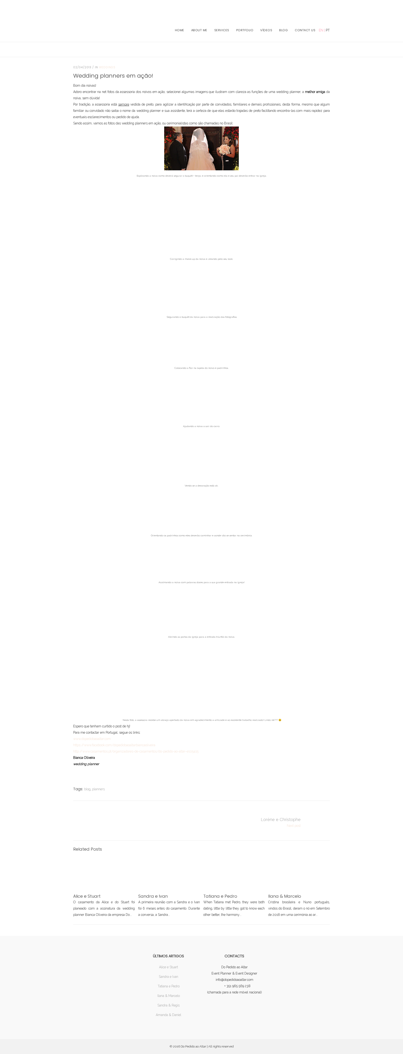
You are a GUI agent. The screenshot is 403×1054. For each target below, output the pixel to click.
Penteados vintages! (318, 822)
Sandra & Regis (168, 1005)
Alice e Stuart (168, 967)
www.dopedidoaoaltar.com (92, 739)
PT (328, 30)
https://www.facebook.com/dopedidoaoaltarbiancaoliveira (114, 745)
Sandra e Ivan (168, 977)
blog (87, 789)
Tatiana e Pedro (169, 986)
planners (98, 789)
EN (321, 30)
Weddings (107, 67)
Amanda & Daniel (168, 1015)
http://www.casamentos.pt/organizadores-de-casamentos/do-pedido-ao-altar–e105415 (135, 751)
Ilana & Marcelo (168, 996)
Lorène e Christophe (281, 819)
